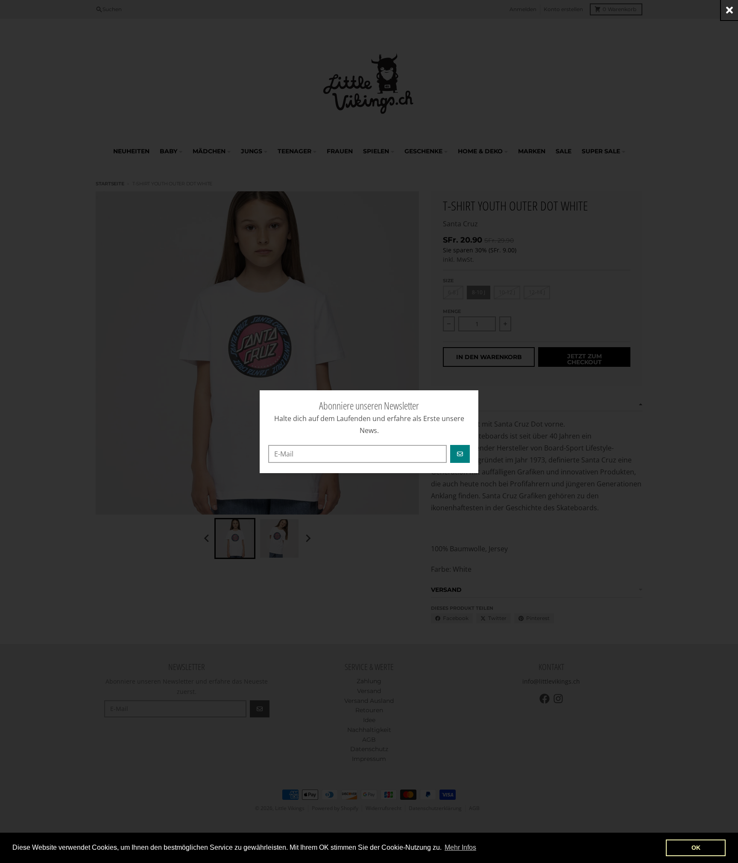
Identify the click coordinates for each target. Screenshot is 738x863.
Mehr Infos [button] (460, 847)
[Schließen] (729, 10)
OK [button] (695, 847)
